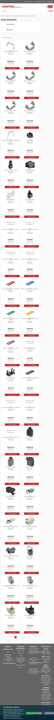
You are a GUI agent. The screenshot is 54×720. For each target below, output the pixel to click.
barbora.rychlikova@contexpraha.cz (36, 671)
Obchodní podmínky (20, 665)
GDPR (20, 667)
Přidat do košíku (12, 68)
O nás (34, 1)
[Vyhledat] (51, 11)
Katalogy (39, 1)
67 (24, 637)
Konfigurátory (50, 1)
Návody (44, 1)
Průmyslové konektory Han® (18, 15)
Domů (2, 15)
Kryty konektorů (31, 15)
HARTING (8, 15)
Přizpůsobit (38, 713)
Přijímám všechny (31, 713)
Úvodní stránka (27, 1)
